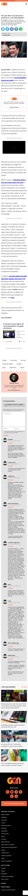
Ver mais (24, 687)
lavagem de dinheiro (7, 364)
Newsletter (4, 874)
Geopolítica (4, 831)
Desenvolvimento (6, 825)
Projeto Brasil (5, 853)
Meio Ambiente (5, 842)
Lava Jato (23, 360)
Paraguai (19, 364)
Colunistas (4, 820)
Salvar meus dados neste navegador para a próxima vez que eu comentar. (14, 432)
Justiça (3, 836)
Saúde (3, 858)
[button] (3, 29)
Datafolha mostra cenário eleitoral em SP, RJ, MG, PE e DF (13, 726)
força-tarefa (14, 360)
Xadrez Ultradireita (6, 861)
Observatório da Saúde (7, 844)
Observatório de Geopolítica (9, 847)
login (9, 404)
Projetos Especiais (6, 855)
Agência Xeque (5, 814)
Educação (3, 828)
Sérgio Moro (13, 367)
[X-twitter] (7, 792)
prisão (4, 367)
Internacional (5, 834)
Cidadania (4, 817)
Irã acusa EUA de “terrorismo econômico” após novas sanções (12, 745)
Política (3, 850)
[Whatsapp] (12, 796)
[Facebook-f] (16, 792)
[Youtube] (12, 792)
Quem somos (5, 879)
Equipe (3, 871)
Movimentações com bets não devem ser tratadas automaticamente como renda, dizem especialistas (13, 706)
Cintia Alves (7, 35)
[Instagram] (20, 792)
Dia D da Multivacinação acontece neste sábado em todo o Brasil (12, 764)
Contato (3, 868)
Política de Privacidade (7, 876)
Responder (10, 443)
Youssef (22, 367)
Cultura (3, 823)
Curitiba (4, 360)
